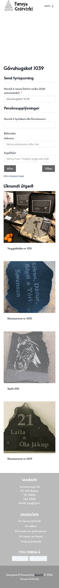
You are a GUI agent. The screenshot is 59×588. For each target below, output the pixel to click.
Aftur (10, 168)
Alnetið (39, 575)
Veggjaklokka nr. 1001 (19, 248)
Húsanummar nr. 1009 (19, 458)
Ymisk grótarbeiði (31, 541)
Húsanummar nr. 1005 (19, 318)
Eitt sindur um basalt (31, 536)
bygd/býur (10, 152)
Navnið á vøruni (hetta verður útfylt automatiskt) (24, 91)
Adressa (9, 138)
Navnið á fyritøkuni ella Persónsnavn (25, 119)
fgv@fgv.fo (33, 503)
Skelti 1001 (13, 388)
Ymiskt (21, 176)
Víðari (48, 168)
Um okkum (31, 526)
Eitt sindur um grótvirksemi (30, 531)
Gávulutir (13, 176)
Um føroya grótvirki (29, 521)
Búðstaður (10, 133)
